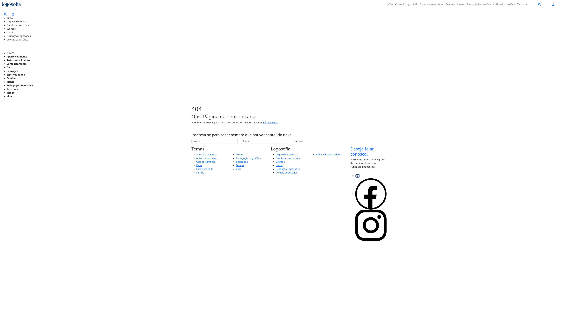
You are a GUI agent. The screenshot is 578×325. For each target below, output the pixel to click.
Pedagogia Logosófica (20, 85)
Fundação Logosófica (478, 4)
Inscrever (298, 141)
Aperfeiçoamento (17, 56)
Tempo (11, 92)
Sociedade (13, 89)
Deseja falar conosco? (362, 151)
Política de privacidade (328, 154)
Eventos (450, 4)
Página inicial (270, 122)
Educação (12, 71)
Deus (10, 67)
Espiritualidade (16, 74)
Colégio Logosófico (504, 4)
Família (11, 78)
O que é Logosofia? (406, 4)
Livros (460, 4)
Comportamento (17, 63)
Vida (9, 96)
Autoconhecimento (18, 60)
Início (390, 4)
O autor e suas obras (431, 4)
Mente (10, 82)
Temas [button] (521, 4)
